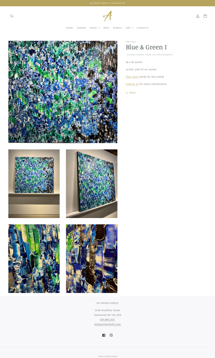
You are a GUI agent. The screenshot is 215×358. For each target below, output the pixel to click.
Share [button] (133, 92)
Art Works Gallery (110, 356)
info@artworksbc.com (107, 324)
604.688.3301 (107, 319)
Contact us (132, 83)
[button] (12, 16)
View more (132, 76)
